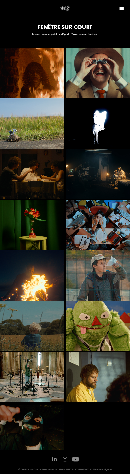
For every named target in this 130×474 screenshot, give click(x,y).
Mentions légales (102, 469)
